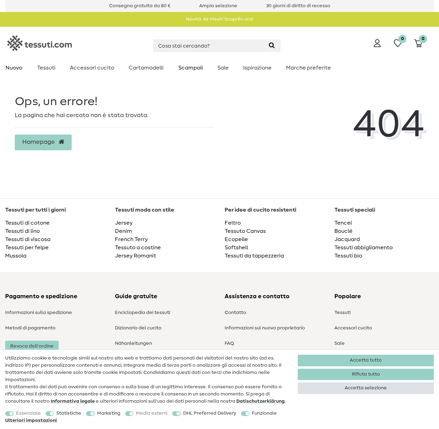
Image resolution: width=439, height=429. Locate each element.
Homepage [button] (39, 142)
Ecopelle (236, 239)
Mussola (15, 255)
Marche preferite (308, 68)
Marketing (108, 413)
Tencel (343, 223)
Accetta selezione (366, 388)
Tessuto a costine (138, 247)
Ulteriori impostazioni (31, 420)
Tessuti (46, 68)
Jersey (124, 223)
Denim (123, 231)
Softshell (236, 247)
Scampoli (190, 68)
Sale (223, 68)
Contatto (235, 312)
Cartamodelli (146, 68)
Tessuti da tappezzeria (254, 255)
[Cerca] (272, 45)
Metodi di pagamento (30, 328)
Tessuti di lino (22, 231)
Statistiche (68, 413)
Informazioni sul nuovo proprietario (265, 328)
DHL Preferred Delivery (209, 413)
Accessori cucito (92, 68)
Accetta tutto (366, 360)
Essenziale (28, 413)
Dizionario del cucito (138, 328)
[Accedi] (377, 43)
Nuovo (13, 68)
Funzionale (264, 413)
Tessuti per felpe (27, 247)
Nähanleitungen (133, 343)
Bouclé (343, 231)
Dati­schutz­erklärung (260, 401)
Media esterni (151, 413)
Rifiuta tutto (366, 374)
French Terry (131, 239)
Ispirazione (257, 68)
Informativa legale (73, 401)
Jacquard (347, 239)
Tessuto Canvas (245, 231)
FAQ (229, 343)
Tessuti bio (348, 255)
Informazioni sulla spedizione (38, 312)
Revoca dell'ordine (32, 346)
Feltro (233, 223)
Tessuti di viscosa (27, 239)
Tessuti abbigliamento (363, 247)
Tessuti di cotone (27, 223)
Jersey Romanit (135, 255)
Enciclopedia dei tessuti (142, 312)
